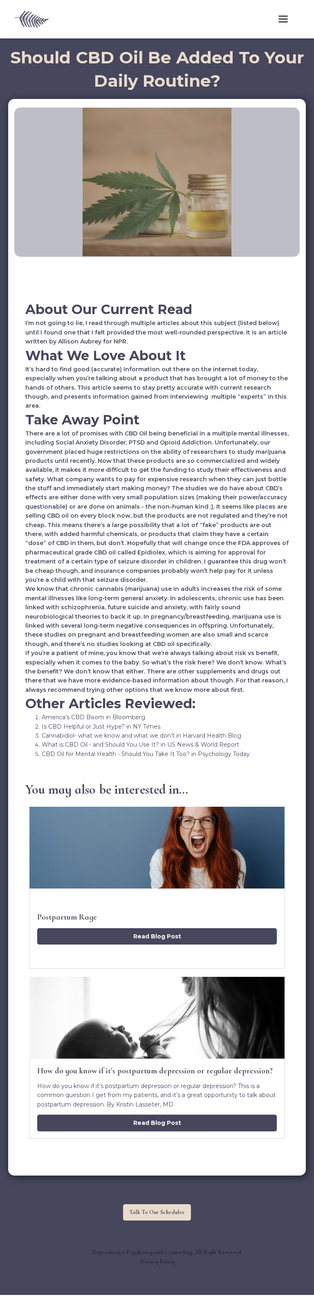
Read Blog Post (157, 936)
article (277, 332)
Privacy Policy (157, 1261)
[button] (283, 19)
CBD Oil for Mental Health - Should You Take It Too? (116, 754)
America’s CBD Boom (73, 717)
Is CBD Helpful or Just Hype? (83, 726)
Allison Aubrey (79, 341)
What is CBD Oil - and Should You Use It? (100, 744)
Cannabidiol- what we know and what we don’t (108, 735)
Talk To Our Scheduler (157, 1212)
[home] (32, 19)
